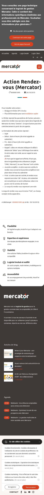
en (41, 57)
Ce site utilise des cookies (19, 442)
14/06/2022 (18, 369)
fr (33, 57)
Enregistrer (12, 487)
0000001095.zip (18, 202)
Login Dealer (24, 53)
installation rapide (31, 114)
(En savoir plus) (18, 456)
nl (37, 57)
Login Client (35, 53)
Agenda (14, 53)
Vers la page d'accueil (22, 44)
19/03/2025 (18, 359)
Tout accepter (31, 487)
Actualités (5, 53)
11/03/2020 (18, 379)
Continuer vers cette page (22, 37)
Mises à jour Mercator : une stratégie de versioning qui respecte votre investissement (25, 353)
